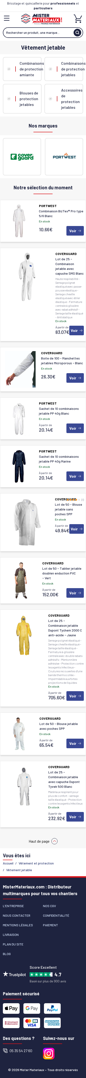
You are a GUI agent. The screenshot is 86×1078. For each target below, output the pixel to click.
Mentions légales (18, 925)
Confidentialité (56, 915)
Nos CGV (49, 906)
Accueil (8, 863)
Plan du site (13, 944)
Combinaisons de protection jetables (72, 69)
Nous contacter (16, 915)
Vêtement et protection (36, 863)
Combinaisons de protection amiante (31, 69)
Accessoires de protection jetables (71, 99)
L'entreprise (13, 906)
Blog (7, 954)
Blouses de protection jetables (29, 99)
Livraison (11, 935)
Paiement (50, 925)
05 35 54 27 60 (21, 1050)
